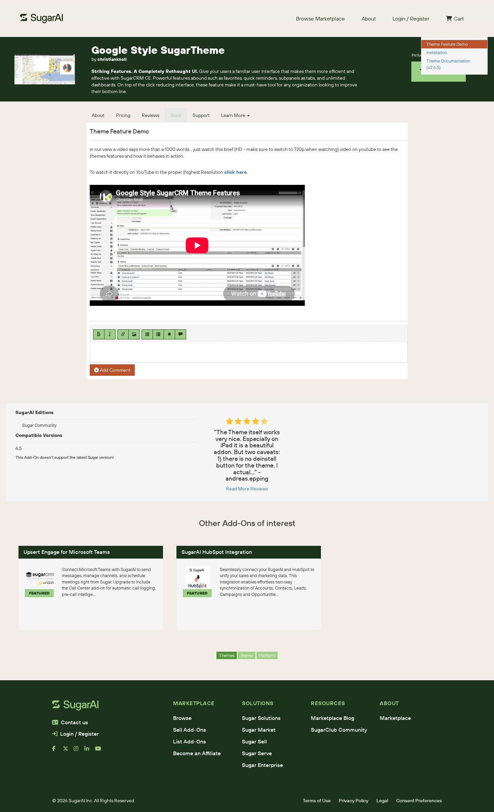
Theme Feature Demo (447, 44)
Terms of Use (317, 801)
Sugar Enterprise (262, 765)
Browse (182, 718)
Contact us (74, 722)
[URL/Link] (123, 334)
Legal (382, 801)
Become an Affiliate (197, 753)
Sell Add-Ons (189, 729)
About (369, 18)
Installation (436, 52)
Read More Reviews (247, 489)
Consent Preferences (419, 801)
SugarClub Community (339, 729)
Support (201, 115)
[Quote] (180, 334)
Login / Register (411, 18)
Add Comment (114, 370)
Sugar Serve (257, 753)
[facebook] (57, 751)
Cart (459, 18)
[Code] (169, 334)
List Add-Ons (189, 741)
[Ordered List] (158, 334)
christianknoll (112, 59)
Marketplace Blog (332, 718)
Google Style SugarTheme (158, 49)
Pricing (123, 115)
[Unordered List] (147, 334)
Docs (176, 115)
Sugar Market (259, 729)
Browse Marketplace (320, 18)
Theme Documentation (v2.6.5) (448, 64)
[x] (68, 751)
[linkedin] (89, 751)
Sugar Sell (254, 741)
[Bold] (99, 334)
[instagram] (79, 751)
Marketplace (395, 718)
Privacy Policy (353, 801)
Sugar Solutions (261, 718)
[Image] (134, 334)
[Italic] (110, 334)
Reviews (150, 115)
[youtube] (100, 751)
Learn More (233, 115)
